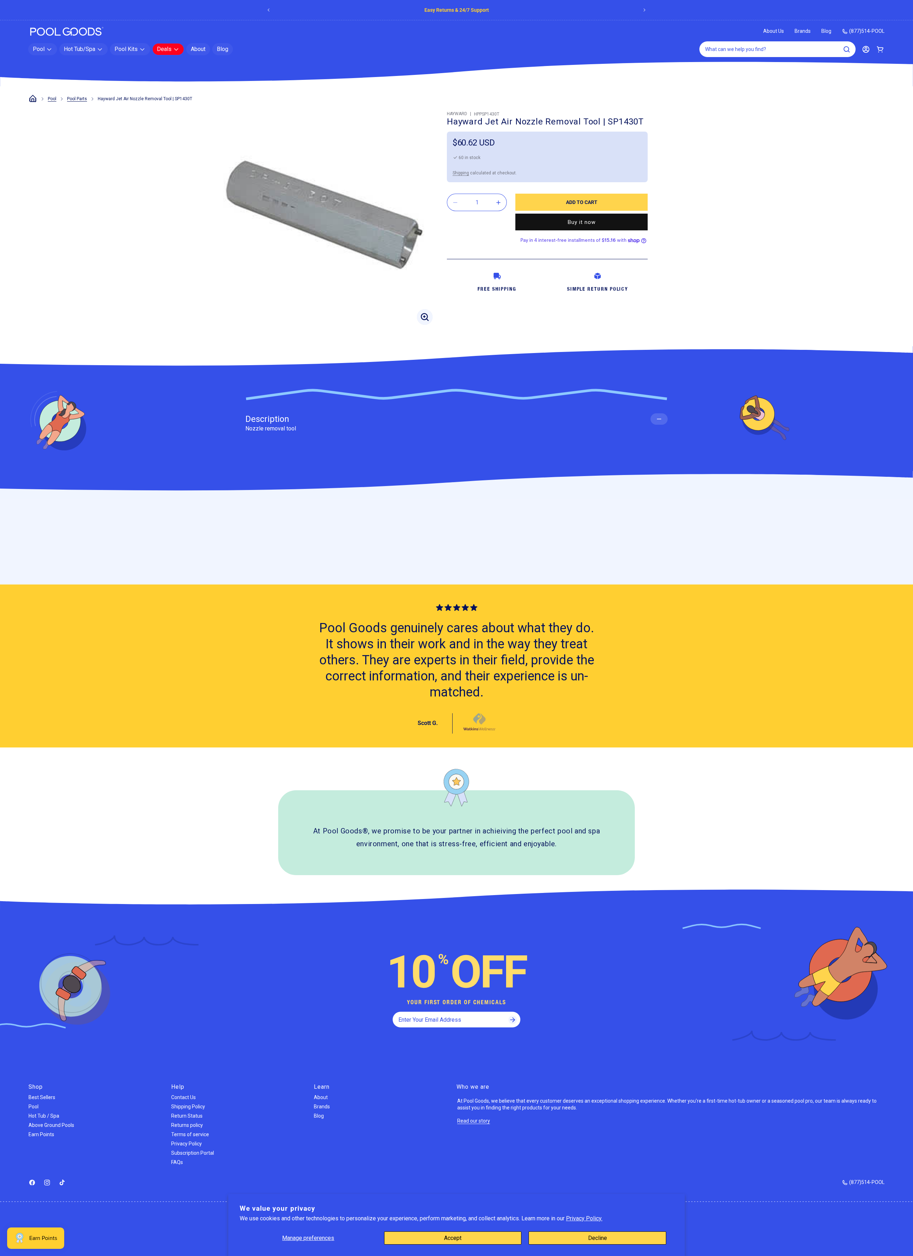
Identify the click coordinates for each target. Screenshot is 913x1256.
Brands (803, 31)
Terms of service (190, 1134)
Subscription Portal (192, 1153)
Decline (597, 1238)
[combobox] (777, 49)
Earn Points (41, 1134)
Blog (826, 31)
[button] (43, 49)
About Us (773, 31)
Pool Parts (77, 98)
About (321, 1097)
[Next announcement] (644, 10)
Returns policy (187, 1125)
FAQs (177, 1162)
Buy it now (582, 222)
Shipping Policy (188, 1106)
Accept (452, 1238)
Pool (52, 98)
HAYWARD (457, 113)
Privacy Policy (186, 1144)
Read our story (473, 1121)
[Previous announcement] (268, 10)
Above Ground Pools (51, 1125)
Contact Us (183, 1097)
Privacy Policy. (584, 1218)
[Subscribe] (512, 1019)
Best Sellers (42, 1097)
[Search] (847, 49)
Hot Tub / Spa (44, 1116)
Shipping (461, 172)
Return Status (187, 1116)
